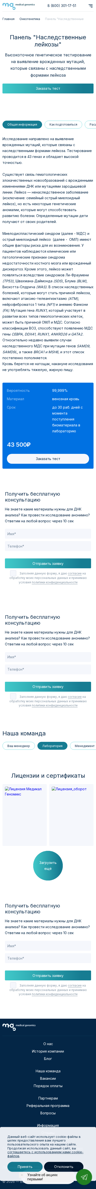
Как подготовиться (63, 124)
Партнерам (48, 1098)
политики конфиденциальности (55, 582)
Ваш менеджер (18, 746)
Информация (48, 1125)
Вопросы (48, 1113)
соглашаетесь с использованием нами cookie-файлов (45, 1154)
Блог (48, 1059)
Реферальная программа (48, 1105)
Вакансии (48, 1078)
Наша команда (48, 1071)
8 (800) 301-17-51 (62, 5)
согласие (75, 573)
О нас (48, 1044)
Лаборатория (52, 746)
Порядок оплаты (48, 1086)
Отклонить (63, 1167)
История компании (48, 1051)
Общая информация (22, 124)
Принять (24, 1167)
